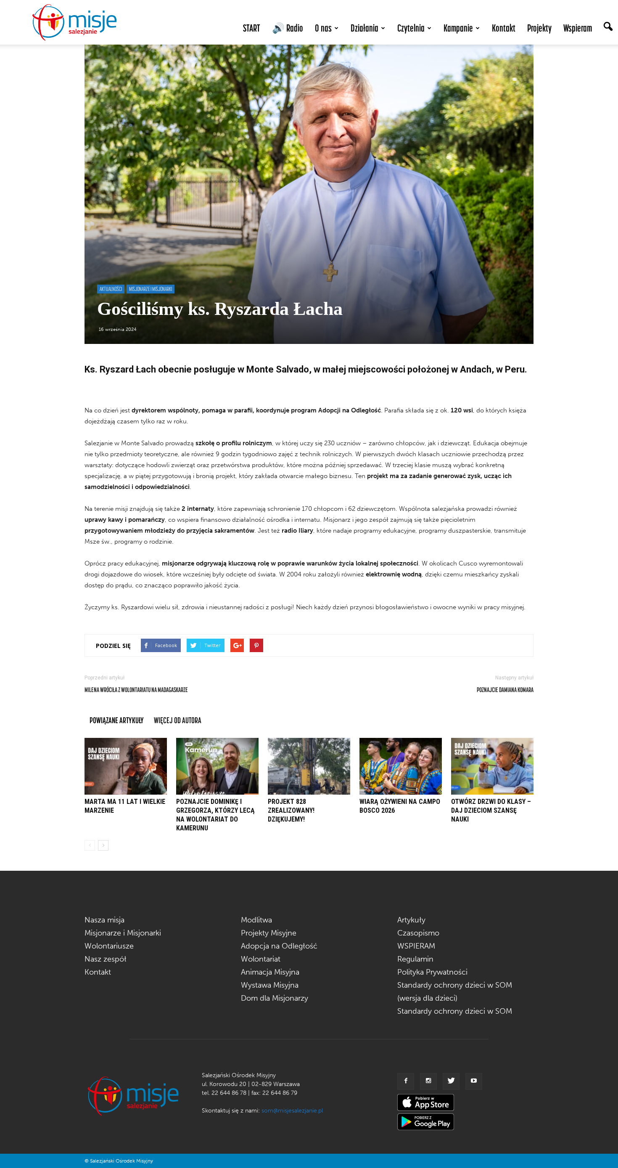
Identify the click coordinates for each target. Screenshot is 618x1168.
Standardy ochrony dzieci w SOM (454, 1011)
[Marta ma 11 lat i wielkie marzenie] (126, 766)
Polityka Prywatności (432, 972)
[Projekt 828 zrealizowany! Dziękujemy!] (309, 766)
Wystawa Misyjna (269, 985)
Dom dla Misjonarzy (274, 998)
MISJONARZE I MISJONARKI (150, 288)
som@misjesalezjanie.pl (292, 1110)
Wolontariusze (109, 946)
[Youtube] (473, 1081)
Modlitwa (256, 920)
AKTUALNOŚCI (111, 288)
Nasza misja (104, 920)
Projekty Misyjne (268, 933)
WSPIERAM (416, 946)
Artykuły (411, 920)
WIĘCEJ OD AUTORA (177, 720)
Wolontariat (260, 959)
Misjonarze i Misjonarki (123, 933)
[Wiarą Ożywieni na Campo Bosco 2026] (400, 766)
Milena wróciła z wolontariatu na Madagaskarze (136, 689)
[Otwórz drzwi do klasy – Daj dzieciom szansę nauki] (492, 766)
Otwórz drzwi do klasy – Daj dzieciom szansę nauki (491, 810)
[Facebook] (405, 1081)
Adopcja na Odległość (279, 946)
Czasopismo (418, 933)
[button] (608, 27)
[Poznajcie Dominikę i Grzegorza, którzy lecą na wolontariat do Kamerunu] (217, 766)
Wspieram (577, 28)
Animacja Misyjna (270, 972)
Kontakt (503, 28)
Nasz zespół (106, 959)
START (251, 28)
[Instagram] (428, 1081)
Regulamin (415, 959)
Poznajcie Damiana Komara (505, 689)
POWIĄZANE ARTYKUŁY (117, 720)
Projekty (539, 28)
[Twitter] (451, 1081)
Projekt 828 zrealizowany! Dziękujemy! (291, 810)
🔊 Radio (287, 28)
